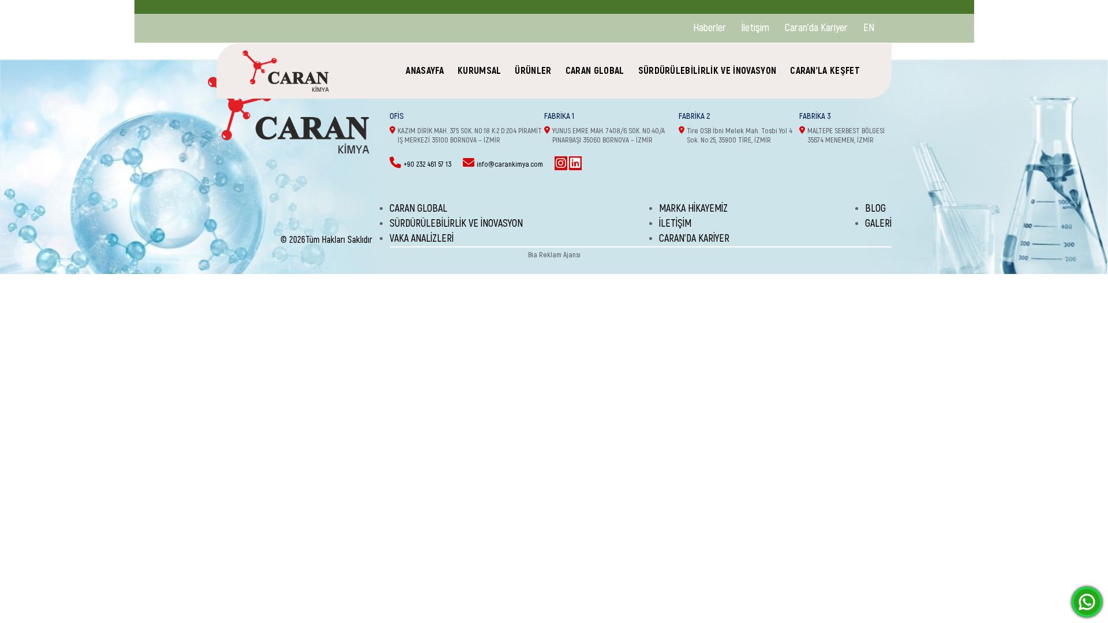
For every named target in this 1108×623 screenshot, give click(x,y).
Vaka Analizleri (422, 238)
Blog (875, 208)
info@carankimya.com (510, 164)
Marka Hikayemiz (693, 208)
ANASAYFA (425, 71)
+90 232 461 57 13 (427, 164)
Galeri (878, 223)
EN (868, 28)
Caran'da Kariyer (816, 28)
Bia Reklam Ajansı (554, 255)
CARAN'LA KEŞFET (825, 71)
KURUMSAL (479, 71)
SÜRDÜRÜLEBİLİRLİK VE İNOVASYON (707, 71)
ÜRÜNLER (533, 71)
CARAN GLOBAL (595, 71)
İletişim (755, 28)
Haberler (709, 28)
